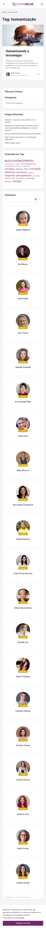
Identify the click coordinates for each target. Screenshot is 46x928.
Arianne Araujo (23, 745)
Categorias (10, 97)
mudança (31, 172)
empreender (26, 166)
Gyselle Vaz (23, 642)
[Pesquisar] (42, 4)
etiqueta (19, 169)
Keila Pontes (15, 73)
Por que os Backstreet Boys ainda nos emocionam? (23, 134)
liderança (10, 172)
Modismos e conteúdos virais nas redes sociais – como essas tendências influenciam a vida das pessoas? (22, 128)
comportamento (9, 164)
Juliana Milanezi (23, 230)
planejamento (24, 175)
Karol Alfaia (23, 298)
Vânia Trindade (23, 676)
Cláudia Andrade (23, 367)
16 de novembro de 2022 (20, 75)
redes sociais (10, 178)
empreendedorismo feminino (13, 166)
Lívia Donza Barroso (23, 573)
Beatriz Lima (23, 814)
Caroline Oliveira (23, 711)
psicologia (36, 176)
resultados (20, 178)
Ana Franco (23, 333)
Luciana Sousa (23, 779)
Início (4, 12)
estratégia (10, 169)
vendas (17, 181)
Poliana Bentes (23, 539)
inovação (35, 168)
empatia (17, 164)
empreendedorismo (28, 164)
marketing (21, 172)
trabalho (8, 181)
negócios (10, 175)
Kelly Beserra (23, 470)
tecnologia (29, 178)
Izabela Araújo (23, 883)
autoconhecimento (19, 160)
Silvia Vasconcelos (23, 608)
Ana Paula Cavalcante (23, 505)
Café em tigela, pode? (12, 143)
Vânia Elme (23, 436)
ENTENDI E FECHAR (23, 923)
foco (26, 169)
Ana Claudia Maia (23, 401)
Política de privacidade (16, 918)
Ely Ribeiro (23, 264)
